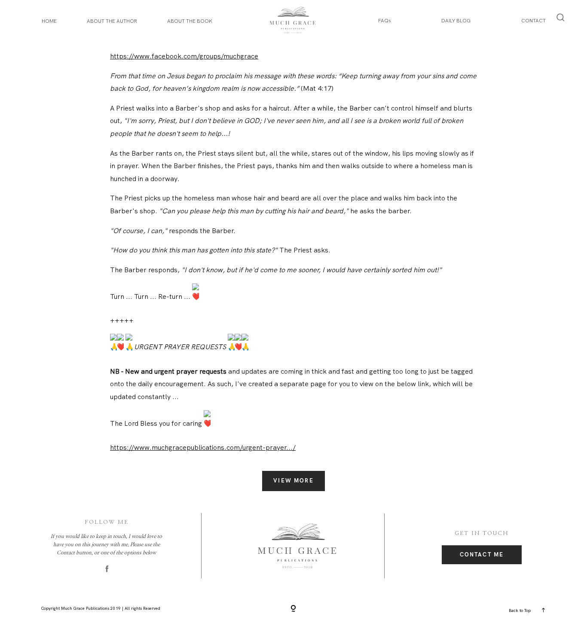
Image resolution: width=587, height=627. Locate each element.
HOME (49, 21)
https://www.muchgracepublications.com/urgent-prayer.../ (203, 447)
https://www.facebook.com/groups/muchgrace (184, 56)
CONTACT (533, 20)
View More (293, 480)
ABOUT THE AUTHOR (112, 21)
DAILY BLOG (456, 20)
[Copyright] (293, 609)
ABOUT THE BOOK (189, 21)
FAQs (384, 20)
